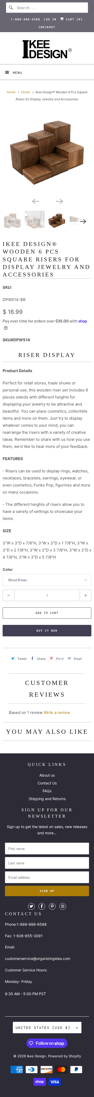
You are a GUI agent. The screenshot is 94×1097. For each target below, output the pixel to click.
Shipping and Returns (47, 798)
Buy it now (47, 630)
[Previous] (35, 201)
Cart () (73, 19)
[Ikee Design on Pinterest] (52, 906)
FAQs (47, 791)
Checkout (47, 27)
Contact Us (47, 783)
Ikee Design (36, 1056)
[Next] (59, 201)
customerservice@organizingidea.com (37, 958)
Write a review (57, 712)
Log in (50, 19)
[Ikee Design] (47, 50)
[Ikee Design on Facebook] (41, 906)
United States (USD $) (44, 1027)
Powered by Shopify (64, 1056)
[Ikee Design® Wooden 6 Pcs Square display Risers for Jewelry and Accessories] (47, 152)
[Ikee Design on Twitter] (31, 906)
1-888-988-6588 (25, 19)
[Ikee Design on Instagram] (62, 906)
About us (47, 775)
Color (8, 569)
